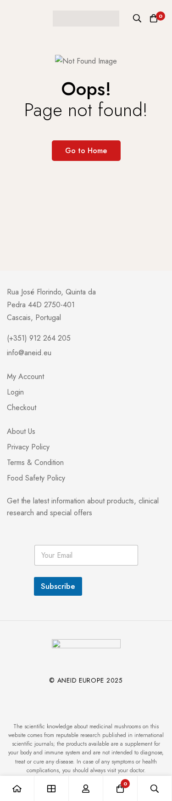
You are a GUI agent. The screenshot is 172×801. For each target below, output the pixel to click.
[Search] (137, 18)
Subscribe (58, 586)
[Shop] (51, 788)
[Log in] (86, 788)
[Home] (17, 788)
